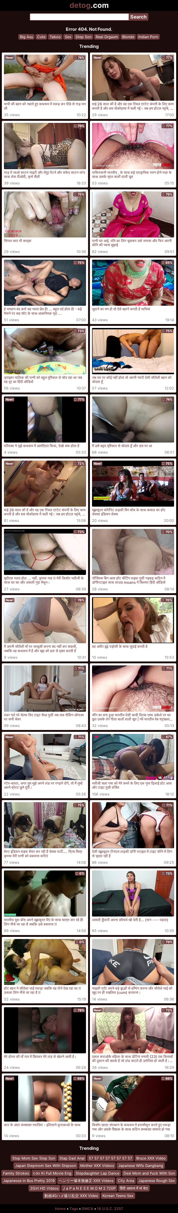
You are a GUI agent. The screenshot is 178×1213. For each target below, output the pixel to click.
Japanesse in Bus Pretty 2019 (29, 1180)
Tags (73, 1209)
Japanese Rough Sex (156, 1180)
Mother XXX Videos (97, 1165)
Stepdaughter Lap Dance (97, 1173)
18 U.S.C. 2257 (110, 1209)
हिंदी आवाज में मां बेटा (134, 1188)
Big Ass (26, 36)
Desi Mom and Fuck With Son (149, 1173)
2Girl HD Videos (44, 1188)
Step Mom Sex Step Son (33, 1158)
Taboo (55, 36)
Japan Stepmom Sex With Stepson (45, 1165)
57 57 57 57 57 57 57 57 (110, 1158)
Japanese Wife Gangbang (140, 1165)
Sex (68, 36)
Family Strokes (16, 1173)
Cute (41, 36)
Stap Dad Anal (72, 1158)
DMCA (87, 1209)
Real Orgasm (107, 36)
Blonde (128, 36)
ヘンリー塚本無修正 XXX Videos (86, 1180)
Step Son (84, 36)
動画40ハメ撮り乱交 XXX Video (71, 1195)
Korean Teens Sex (118, 1195)
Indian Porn (148, 36)
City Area (126, 1180)
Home (60, 1209)
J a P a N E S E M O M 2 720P (89, 1188)
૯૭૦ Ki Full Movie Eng (52, 1173)
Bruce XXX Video (151, 1158)
